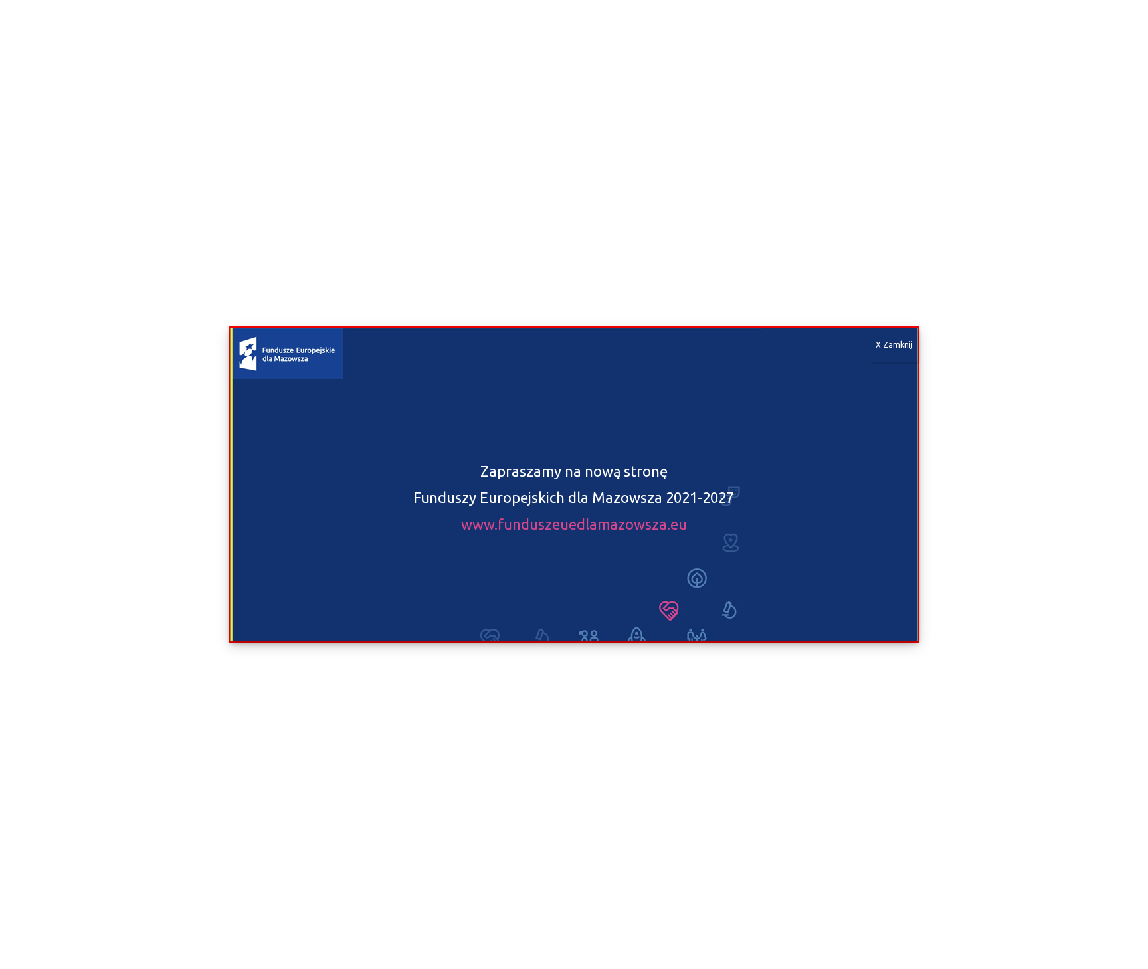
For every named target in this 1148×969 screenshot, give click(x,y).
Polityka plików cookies (227, 946)
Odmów (272, 917)
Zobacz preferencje (443, 917)
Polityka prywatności (315, 946)
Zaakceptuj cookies (101, 917)
